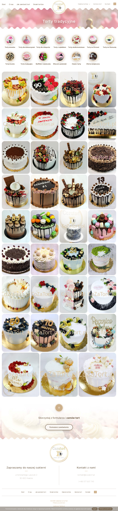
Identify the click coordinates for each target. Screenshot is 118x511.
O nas (11, 4)
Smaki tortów (38, 4)
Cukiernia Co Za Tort (62, 501)
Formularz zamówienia (59, 427)
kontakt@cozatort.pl (86, 475)
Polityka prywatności (59, 503)
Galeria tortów (83, 4)
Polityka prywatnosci (105, 509)
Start (4, 4)
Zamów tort (97, 4)
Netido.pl (62, 506)
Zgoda (95, 509)
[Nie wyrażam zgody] (116, 509)
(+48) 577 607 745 (86, 481)
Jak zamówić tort (23, 4)
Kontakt (107, 4)
